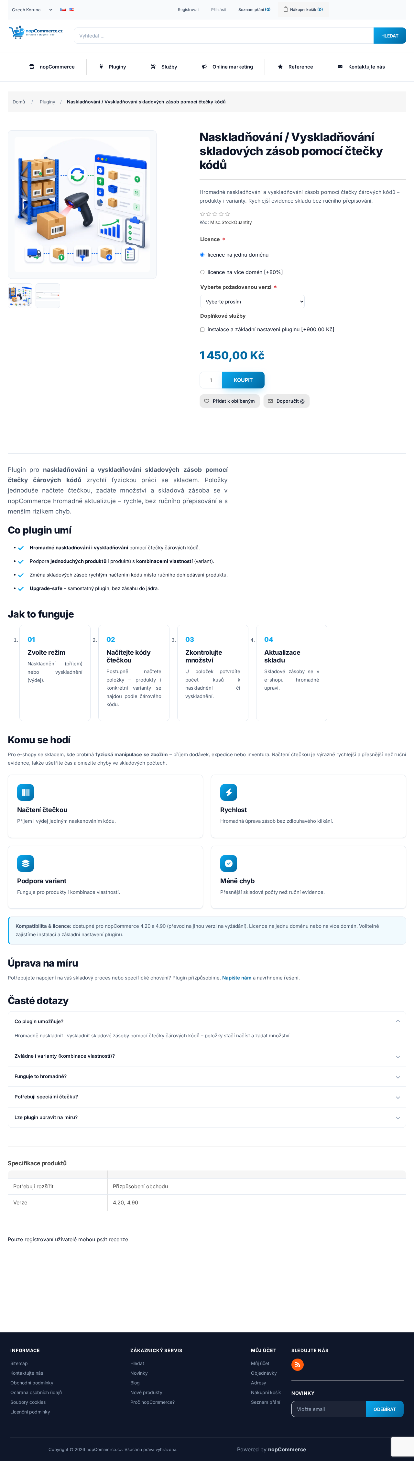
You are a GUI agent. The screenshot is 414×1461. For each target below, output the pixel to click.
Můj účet (260, 1363)
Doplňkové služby (223, 315)
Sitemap (19, 1363)
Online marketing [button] (232, 67)
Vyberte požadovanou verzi (236, 287)
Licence (210, 239)
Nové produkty (146, 1392)
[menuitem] (52, 67)
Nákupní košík (266, 1392)
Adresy (258, 1382)
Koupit (243, 380)
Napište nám (237, 978)
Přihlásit (218, 9)
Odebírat (385, 1409)
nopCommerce (287, 1449)
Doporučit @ (291, 401)
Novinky (139, 1373)
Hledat (389, 35)
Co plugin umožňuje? (39, 1021)
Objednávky (264, 1373)
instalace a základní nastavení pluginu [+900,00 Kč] (271, 329)
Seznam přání (265, 1402)
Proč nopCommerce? (152, 1402)
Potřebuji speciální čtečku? (46, 1097)
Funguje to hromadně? (41, 1076)
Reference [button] (301, 67)
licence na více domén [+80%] (245, 272)
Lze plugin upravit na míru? (46, 1117)
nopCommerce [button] (57, 67)
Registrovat (188, 9)
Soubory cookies (28, 1402)
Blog (135, 1382)
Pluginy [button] (117, 67)
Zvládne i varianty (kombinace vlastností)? (65, 1056)
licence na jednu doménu (238, 254)
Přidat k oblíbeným (234, 401)
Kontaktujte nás (26, 1373)
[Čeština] (63, 9)
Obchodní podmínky (31, 1382)
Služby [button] (169, 67)
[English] (71, 9)
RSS (297, 1365)
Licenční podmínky (30, 1411)
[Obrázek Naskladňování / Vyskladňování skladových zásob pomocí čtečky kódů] (20, 295)
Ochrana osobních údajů (36, 1392)
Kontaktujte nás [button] (366, 67)
